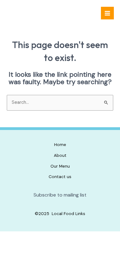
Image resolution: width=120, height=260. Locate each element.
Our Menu (60, 166)
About (60, 155)
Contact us (60, 176)
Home (60, 144)
